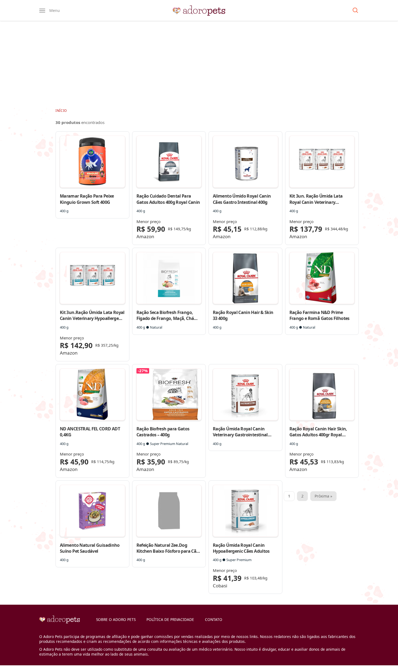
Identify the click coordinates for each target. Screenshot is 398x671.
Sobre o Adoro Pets (116, 619)
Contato (213, 619)
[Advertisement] (199, 64)
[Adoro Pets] (199, 10)
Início (61, 110)
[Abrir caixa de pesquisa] (355, 11)
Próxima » (323, 496)
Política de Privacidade (170, 619)
